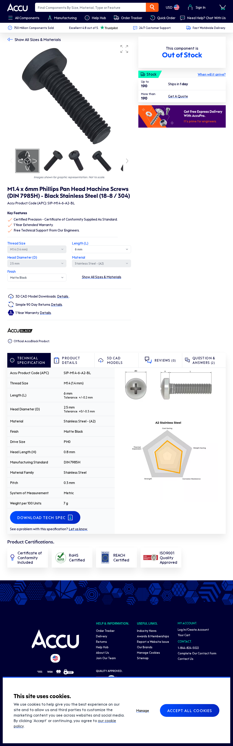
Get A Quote (178, 96)
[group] (69, 95)
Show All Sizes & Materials (38, 39)
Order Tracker (105, 630)
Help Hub (102, 647)
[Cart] (222, 7)
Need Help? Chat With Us (206, 18)
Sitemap (143, 658)
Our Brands (144, 647)
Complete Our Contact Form (197, 653)
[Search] (152, 7)
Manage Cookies (148, 652)
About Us (102, 652)
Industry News (147, 630)
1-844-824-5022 (188, 647)
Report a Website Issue (153, 641)
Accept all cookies (189, 710)
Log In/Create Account (193, 629)
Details (63, 296)
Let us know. (78, 529)
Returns (101, 641)
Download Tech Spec (41, 517)
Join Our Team (106, 658)
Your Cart (184, 635)
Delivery (101, 636)
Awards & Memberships (153, 636)
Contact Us (185, 658)
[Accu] (17, 7)
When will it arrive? (212, 74)
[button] (124, 49)
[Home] (55, 638)
